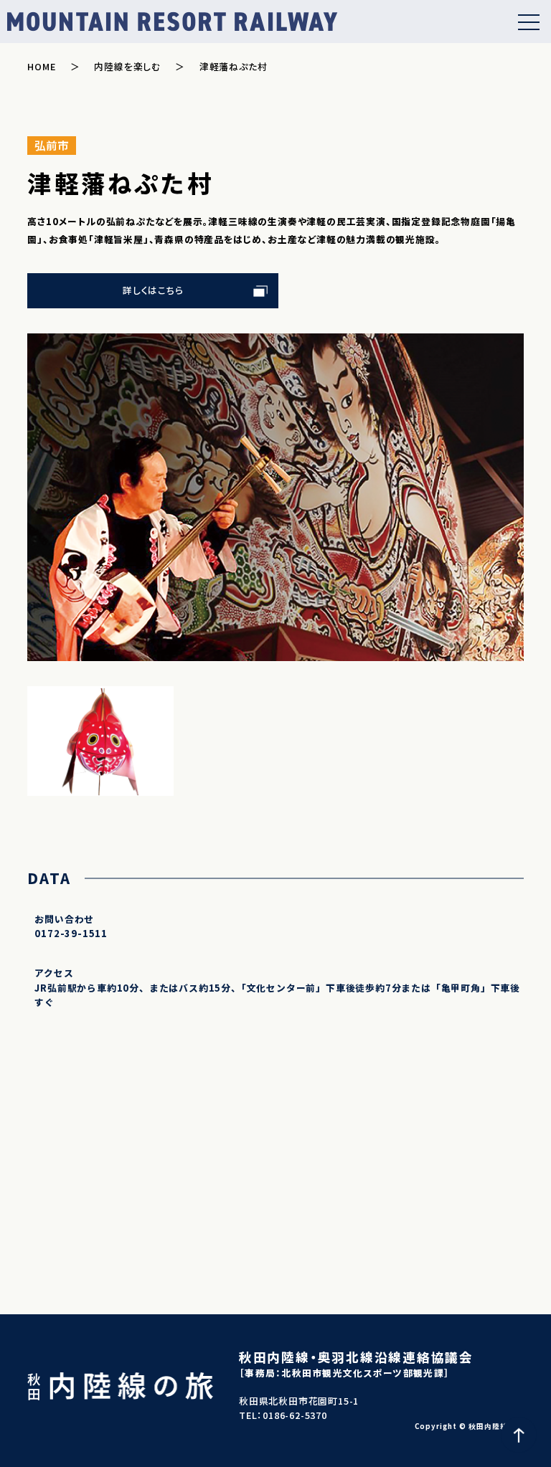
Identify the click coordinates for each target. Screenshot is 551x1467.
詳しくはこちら (153, 290)
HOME (41, 66)
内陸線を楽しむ (127, 66)
